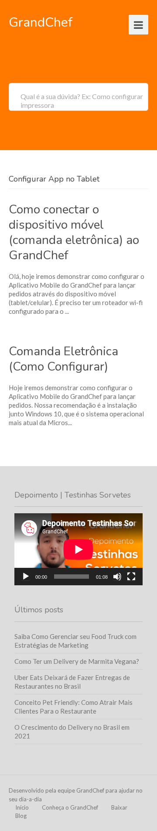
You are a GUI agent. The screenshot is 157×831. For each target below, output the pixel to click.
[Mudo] (117, 576)
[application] (78, 549)
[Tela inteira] (131, 576)
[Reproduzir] (25, 576)
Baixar (119, 807)
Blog (21, 815)
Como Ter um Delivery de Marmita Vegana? (76, 661)
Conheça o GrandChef (70, 807)
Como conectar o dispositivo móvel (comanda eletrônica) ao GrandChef (74, 232)
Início (22, 807)
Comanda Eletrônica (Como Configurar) (63, 359)
